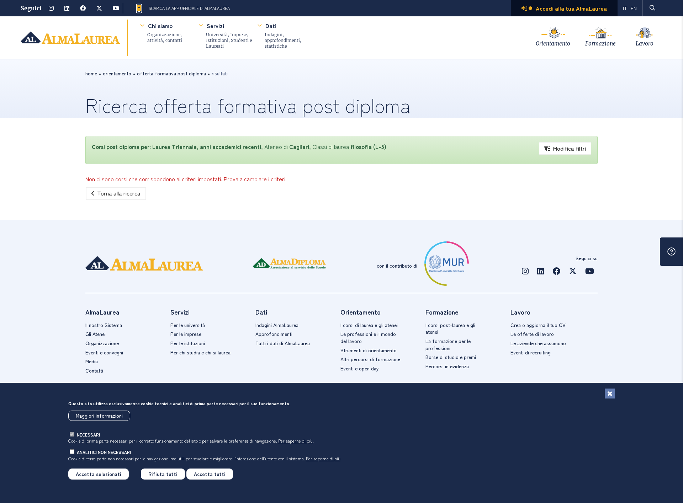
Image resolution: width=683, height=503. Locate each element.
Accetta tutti (210, 473)
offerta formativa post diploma (171, 73)
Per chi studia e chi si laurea (200, 352)
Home (91, 73)
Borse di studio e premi (450, 356)
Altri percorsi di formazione (370, 359)
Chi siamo (160, 25)
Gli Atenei (95, 333)
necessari (88, 435)
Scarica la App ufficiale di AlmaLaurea (189, 8)
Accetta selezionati (98, 473)
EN (634, 8)
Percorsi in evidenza (447, 366)
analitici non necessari (104, 452)
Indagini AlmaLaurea (276, 324)
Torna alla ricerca (119, 193)
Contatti (94, 370)
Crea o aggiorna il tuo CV (538, 324)
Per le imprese (185, 333)
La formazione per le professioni (448, 344)
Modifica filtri (569, 148)
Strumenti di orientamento (368, 350)
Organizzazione (102, 343)
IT (625, 8)
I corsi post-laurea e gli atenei (450, 328)
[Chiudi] (610, 393)
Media (91, 361)
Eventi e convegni (104, 352)
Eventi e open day (359, 368)
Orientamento (553, 43)
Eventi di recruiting (530, 352)
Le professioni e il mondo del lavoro (368, 337)
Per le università (187, 324)
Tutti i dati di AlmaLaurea (282, 343)
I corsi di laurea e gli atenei (369, 324)
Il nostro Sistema (103, 324)
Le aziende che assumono (538, 343)
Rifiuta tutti (163, 473)
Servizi (215, 25)
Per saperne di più (295, 441)
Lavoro (644, 43)
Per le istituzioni (187, 343)
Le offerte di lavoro (532, 333)
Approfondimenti (273, 333)
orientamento (117, 73)
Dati (270, 25)
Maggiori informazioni (99, 415)
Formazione (600, 43)
